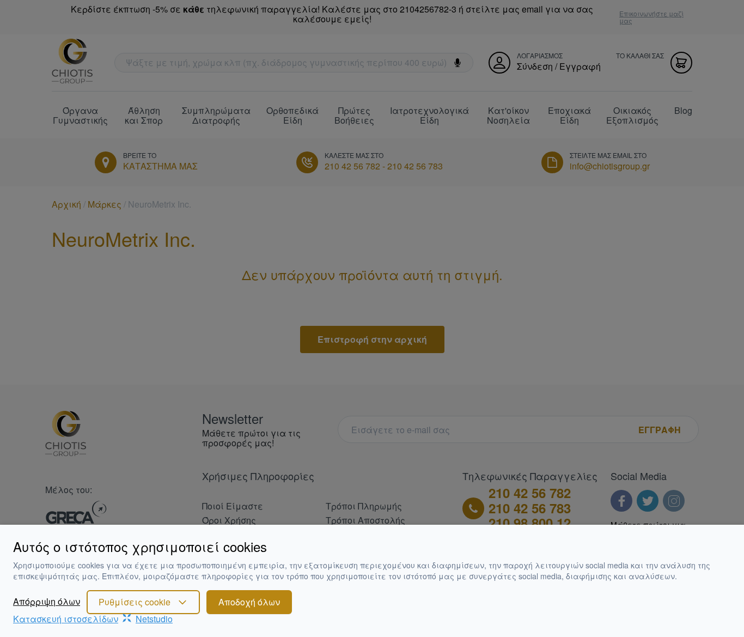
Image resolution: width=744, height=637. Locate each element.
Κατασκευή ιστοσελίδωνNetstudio (93, 618)
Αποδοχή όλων (249, 602)
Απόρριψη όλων (46, 601)
